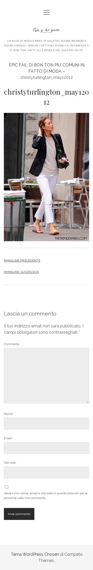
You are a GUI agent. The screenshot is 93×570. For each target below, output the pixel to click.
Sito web (10, 462)
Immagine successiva (21, 272)
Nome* (8, 414)
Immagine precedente (22, 260)
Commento (11, 344)
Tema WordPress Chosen (35, 554)
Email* (8, 438)
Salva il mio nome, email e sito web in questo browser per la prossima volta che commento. (45, 495)
